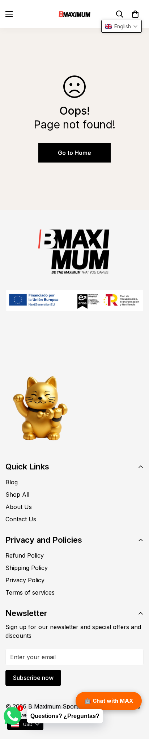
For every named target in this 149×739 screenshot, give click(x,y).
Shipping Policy (26, 567)
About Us (18, 506)
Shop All (17, 494)
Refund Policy (24, 555)
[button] (135, 14)
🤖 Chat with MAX (108, 700)
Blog (11, 482)
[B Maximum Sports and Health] (74, 14)
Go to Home (74, 152)
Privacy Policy (24, 580)
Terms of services (30, 592)
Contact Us (20, 519)
